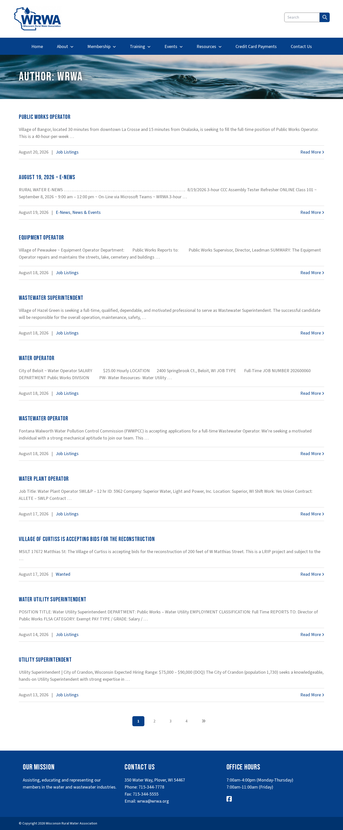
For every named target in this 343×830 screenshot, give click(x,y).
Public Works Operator (45, 117)
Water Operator (36, 358)
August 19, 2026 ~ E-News (47, 177)
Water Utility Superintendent (52, 599)
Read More (311, 152)
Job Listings (67, 152)
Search (325, 17)
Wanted (63, 574)
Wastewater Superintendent (51, 298)
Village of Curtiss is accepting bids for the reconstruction (87, 539)
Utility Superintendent (45, 659)
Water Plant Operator (44, 478)
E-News (63, 212)
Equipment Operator (41, 237)
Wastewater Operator (43, 418)
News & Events (86, 212)
